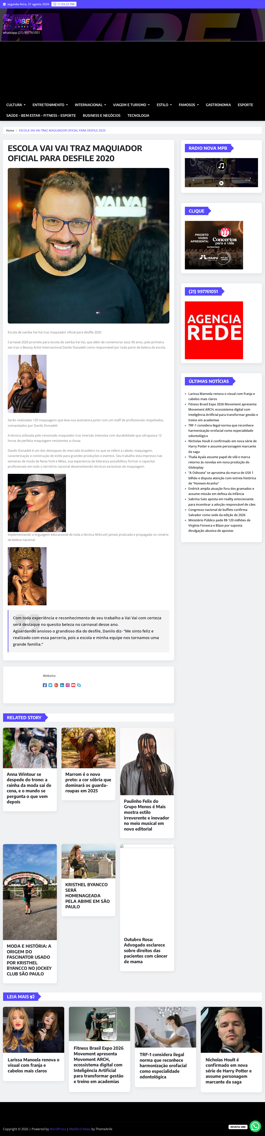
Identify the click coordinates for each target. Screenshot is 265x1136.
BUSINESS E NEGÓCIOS (101, 115)
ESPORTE (245, 105)
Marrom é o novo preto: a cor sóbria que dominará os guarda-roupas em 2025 (88, 782)
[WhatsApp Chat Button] (255, 1126)
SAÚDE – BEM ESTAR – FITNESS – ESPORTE (41, 115)
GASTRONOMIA (218, 105)
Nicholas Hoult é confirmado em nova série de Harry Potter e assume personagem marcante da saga (222, 446)
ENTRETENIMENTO (49, 105)
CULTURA (14, 105)
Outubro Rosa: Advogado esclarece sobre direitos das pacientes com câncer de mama (145, 950)
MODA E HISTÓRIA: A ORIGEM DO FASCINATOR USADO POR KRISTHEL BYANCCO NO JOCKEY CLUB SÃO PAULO (29, 959)
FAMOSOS (187, 105)
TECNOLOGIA (138, 115)
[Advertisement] (132, 70)
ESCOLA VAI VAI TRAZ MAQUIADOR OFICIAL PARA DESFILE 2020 (62, 130)
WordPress (58, 1129)
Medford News (80, 1129)
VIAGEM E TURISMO (130, 105)
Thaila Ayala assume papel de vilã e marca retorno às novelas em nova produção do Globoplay (219, 462)
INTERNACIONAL (89, 105)
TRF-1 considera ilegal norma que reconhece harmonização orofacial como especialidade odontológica (221, 430)
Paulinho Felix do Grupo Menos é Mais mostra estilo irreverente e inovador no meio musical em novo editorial (146, 814)
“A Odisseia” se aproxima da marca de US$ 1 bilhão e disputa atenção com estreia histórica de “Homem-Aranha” (222, 478)
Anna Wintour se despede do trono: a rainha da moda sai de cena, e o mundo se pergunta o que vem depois (29, 788)
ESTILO (163, 105)
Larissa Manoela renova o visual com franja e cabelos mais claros (33, 1065)
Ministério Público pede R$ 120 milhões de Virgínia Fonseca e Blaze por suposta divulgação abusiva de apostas (219, 525)
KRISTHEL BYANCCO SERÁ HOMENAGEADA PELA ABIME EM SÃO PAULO (87, 895)
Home (10, 130)
